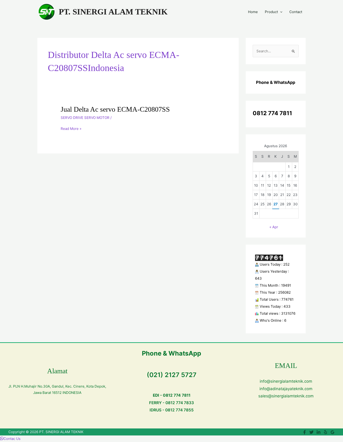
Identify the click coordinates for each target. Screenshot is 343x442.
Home (253, 12)
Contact (295, 12)
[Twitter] (311, 432)
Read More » (71, 128)
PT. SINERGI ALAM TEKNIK (113, 11)
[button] (280, 12)
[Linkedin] (318, 432)
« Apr (274, 227)
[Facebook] (304, 432)
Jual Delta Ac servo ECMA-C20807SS (115, 109)
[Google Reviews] (332, 432)
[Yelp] (325, 432)
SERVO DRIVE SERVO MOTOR (85, 117)
